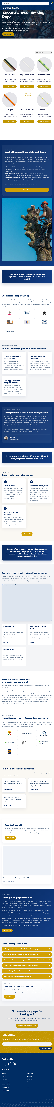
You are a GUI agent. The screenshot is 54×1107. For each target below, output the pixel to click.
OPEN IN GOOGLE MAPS (9, 881)
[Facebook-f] (4, 1064)
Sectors (4, 1073)
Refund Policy (5, 1090)
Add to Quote (9, 86)
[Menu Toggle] (51, 8)
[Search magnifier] (48, 3)
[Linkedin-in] (9, 1064)
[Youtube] (15, 1064)
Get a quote (27, 189)
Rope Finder (5, 1079)
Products (4, 1076)
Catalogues (30, 1079)
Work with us (30, 1073)
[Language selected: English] (49, 1106)
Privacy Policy (5, 1087)
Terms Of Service (6, 1084)
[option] (47, 1106)
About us (29, 1076)
